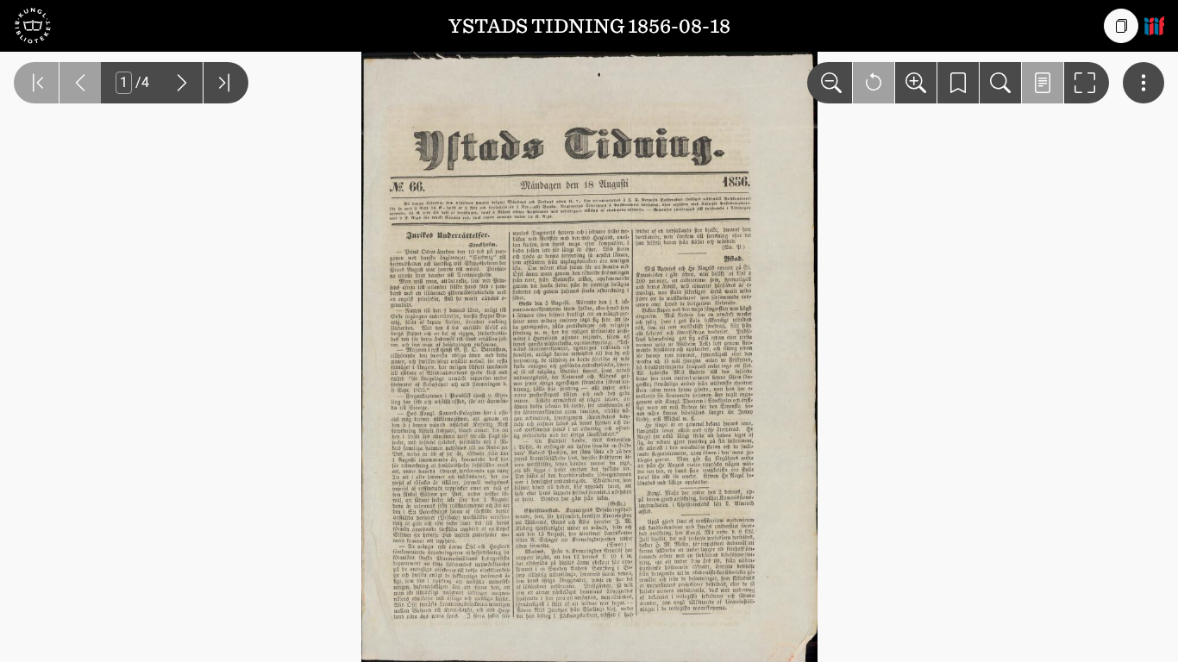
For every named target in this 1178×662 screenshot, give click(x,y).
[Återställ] (873, 82)
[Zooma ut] (829, 82)
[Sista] (226, 82)
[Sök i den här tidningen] (1000, 82)
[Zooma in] (916, 82)
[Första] (36, 82)
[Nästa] (182, 82)
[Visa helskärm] (1086, 82)
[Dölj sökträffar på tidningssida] (1042, 82)
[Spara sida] (958, 82)
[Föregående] (80, 82)
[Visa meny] (1143, 82)
